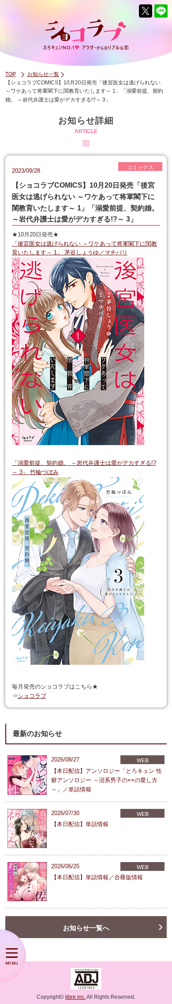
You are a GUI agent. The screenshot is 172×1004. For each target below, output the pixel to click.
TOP (10, 74)
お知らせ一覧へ (86, 928)
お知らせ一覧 (43, 74)
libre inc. (75, 997)
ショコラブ (32, 695)
